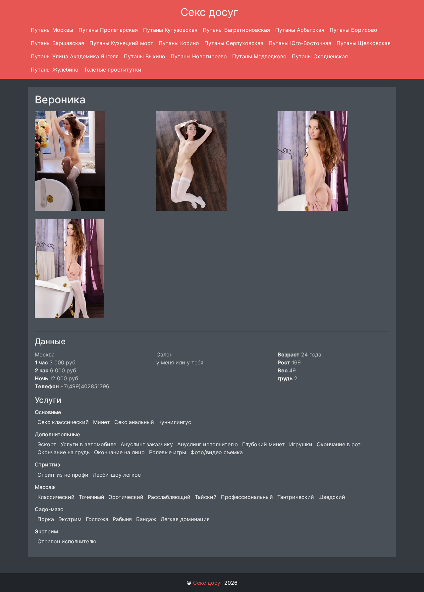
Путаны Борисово (353, 30)
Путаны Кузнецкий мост (121, 43)
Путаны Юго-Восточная (300, 43)
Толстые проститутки (112, 69)
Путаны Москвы (52, 30)
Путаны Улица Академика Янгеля (75, 56)
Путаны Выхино (144, 56)
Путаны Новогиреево (199, 56)
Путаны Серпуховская (233, 43)
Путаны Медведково (259, 56)
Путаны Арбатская (299, 30)
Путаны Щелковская (364, 43)
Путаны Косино (179, 43)
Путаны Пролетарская (108, 30)
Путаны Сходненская (320, 56)
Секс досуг (209, 12)
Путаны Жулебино (55, 69)
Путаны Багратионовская (236, 30)
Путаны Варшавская (57, 43)
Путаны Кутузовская (170, 30)
